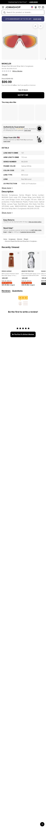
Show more (6, 213)
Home (5, 239)
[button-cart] (43, 7)
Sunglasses (12, 239)
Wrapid (26, 239)
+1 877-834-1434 (36, 230)
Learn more (27, 130)
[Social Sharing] (35, 26)
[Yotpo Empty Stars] (6, 71)
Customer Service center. (27, 232)
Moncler (19, 239)
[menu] (3, 7)
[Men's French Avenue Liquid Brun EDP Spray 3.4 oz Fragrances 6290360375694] (18, 253)
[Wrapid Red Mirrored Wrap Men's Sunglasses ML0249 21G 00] (41, 26)
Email (5, 232)
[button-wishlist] (39, 7)
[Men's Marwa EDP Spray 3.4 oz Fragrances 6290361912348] (38, 253)
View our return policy (35, 222)
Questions (17, 291)
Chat (9, 232)
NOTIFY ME (23, 95)
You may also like (9, 102)
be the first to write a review (23, 334)
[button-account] (35, 7)
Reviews (6, 291)
